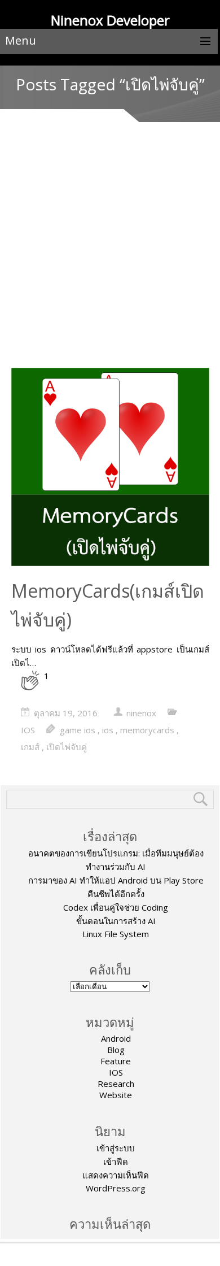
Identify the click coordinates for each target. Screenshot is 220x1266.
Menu (20, 40)
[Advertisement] (110, 252)
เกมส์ (30, 746)
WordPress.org (116, 1188)
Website (115, 1094)
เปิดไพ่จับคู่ (66, 746)
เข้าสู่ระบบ (115, 1148)
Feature (115, 1061)
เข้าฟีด (115, 1161)
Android (116, 1038)
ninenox (141, 713)
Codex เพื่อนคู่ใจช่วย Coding (115, 907)
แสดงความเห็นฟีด (115, 1175)
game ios (77, 730)
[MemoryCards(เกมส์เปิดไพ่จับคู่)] (110, 468)
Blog (116, 1049)
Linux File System (115, 933)
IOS (28, 730)
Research (116, 1083)
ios (107, 730)
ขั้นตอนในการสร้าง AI (116, 920)
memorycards (147, 730)
